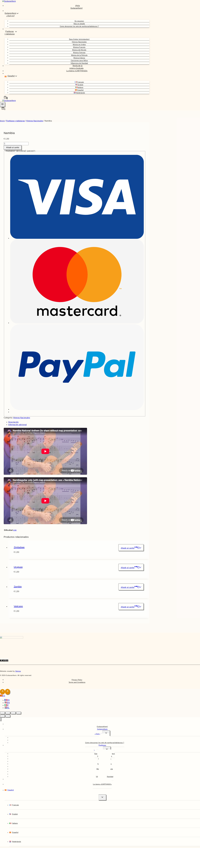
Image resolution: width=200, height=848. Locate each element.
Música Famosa (79, 52)
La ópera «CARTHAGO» (77, 71)
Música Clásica (79, 58)
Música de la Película (79, 55)
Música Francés (79, 47)
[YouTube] (4, 660)
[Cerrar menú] (0, 719)
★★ (15, 530)
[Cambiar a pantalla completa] (7, 713)
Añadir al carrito (12, 147)
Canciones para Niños (79, 60)
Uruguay (18, 567)
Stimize (18, 671)
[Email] (7, 660)
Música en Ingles (79, 44)
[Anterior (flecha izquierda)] (2, 716)
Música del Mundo (79, 50)
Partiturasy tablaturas (100, 747)
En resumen (79, 21)
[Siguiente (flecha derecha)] (7, 716)
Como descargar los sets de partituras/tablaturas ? (79, 26)
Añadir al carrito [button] (127, 548)
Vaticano (18, 606)
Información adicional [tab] (17, 425)
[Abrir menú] (2, 104)
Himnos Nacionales (79, 42)
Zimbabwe (19, 547)
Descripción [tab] (13, 422)
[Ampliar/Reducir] (2, 713)
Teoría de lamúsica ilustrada (76, 67)
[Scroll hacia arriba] (2, 691)
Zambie (18, 586)
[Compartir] (13, 713)
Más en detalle (79, 24)
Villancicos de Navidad (79, 63)
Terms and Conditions (77, 682)
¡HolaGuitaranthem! (76, 7)
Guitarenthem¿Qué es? (101, 731)
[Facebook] (1, 660)
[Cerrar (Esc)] (18, 713)
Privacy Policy (77, 680)
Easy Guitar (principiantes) (79, 39)
